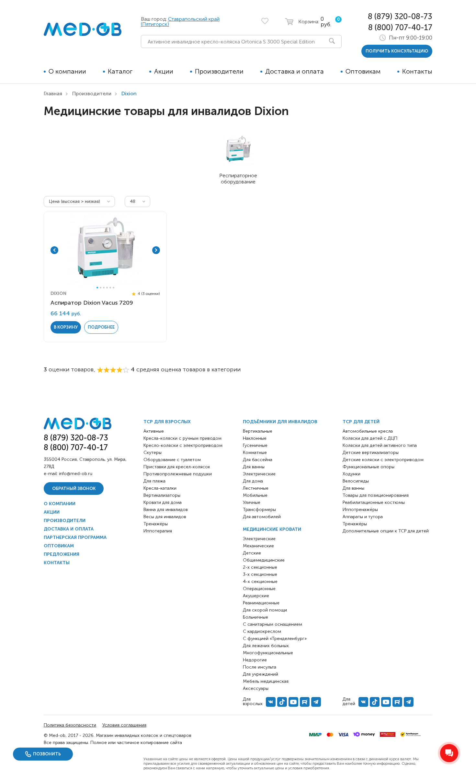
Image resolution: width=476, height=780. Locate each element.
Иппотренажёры (360, 509)
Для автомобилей (262, 516)
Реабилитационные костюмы (374, 502)
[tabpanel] (105, 250)
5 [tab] (110, 287)
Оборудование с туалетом (172, 459)
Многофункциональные (268, 653)
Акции (163, 71)
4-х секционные (260, 581)
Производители (219, 71)
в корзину (66, 327)
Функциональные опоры (368, 467)
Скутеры (152, 452)
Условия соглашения (124, 725)
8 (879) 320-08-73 (400, 16)
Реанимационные (261, 603)
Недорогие (255, 660)
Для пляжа (154, 481)
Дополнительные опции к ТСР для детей (386, 531)
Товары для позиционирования (376, 495)
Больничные (255, 617)
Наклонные (254, 438)
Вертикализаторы (161, 495)
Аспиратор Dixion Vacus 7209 (92, 302)
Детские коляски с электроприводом (383, 459)
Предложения (61, 554)
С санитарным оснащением (272, 624)
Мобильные (255, 495)
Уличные (251, 502)
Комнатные (255, 452)
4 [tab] (107, 287)
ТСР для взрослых (167, 422)
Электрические (259, 474)
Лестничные (255, 488)
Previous (54, 250)
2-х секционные (260, 567)
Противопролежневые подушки (177, 474)
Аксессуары (255, 688)
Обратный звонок (74, 488)
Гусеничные (255, 445)
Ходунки (351, 474)
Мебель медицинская (266, 681)
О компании (67, 71)
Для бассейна (257, 459)
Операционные (259, 588)
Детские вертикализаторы (371, 452)
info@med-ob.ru (75, 473)
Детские (252, 553)
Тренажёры (155, 524)
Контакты (417, 71)
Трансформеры (259, 509)
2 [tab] (100, 287)
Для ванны (254, 467)
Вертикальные (257, 431)
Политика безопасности (70, 725)
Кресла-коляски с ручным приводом (182, 438)
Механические (258, 546)
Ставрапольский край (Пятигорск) (180, 21)
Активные (153, 431)
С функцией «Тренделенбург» (275, 638)
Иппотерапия (157, 531)
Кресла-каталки (159, 488)
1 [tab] (97, 287)
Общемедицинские (264, 560)
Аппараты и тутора (363, 516)
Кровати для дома (162, 502)
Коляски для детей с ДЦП (370, 438)
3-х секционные (260, 574)
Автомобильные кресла (368, 431)
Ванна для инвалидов (165, 509)
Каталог (120, 71)
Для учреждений (260, 674)
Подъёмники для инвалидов (280, 422)
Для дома (253, 481)
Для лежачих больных (266, 645)
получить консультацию (397, 51)
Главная (53, 93)
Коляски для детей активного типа (380, 445)
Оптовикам (363, 71)
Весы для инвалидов (164, 516)
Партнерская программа (75, 537)
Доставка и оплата (294, 71)
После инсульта (259, 667)
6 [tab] (113, 287)
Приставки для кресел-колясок (176, 467)
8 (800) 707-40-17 (400, 27)
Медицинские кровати (272, 529)
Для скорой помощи (265, 610)
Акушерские (256, 596)
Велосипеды (356, 481)
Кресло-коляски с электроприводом (182, 445)
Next (156, 250)
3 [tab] (104, 287)
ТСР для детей (361, 422)
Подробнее (101, 327)
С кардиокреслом (262, 631)
